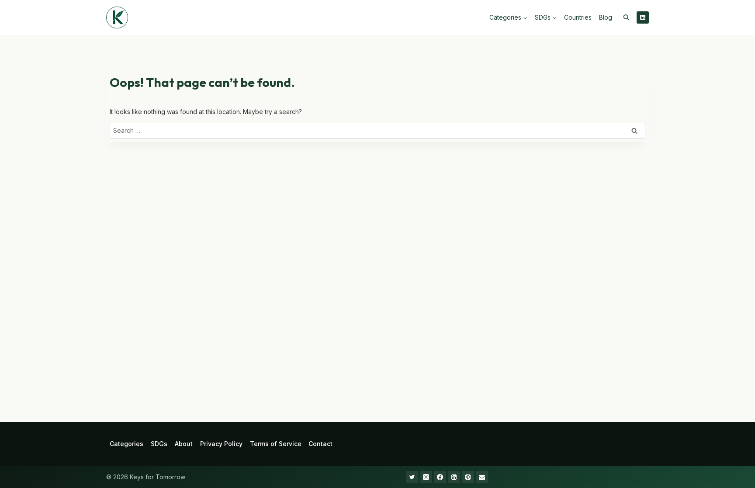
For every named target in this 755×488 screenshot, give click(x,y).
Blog (605, 17)
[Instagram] (426, 477)
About (184, 443)
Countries (578, 17)
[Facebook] (440, 477)
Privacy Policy (221, 443)
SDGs (159, 443)
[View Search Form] (626, 17)
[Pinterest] (468, 477)
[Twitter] (412, 477)
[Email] (482, 477)
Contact (320, 443)
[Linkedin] (643, 17)
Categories (126, 443)
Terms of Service (275, 443)
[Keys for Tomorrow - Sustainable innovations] (117, 17)
